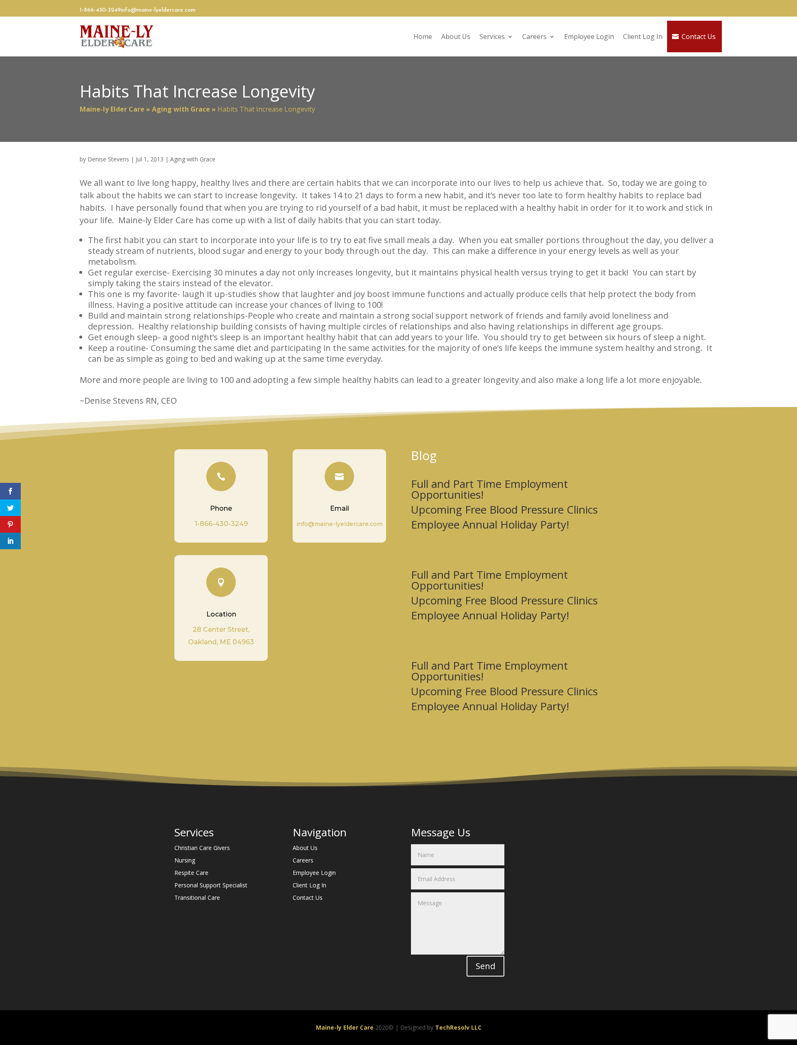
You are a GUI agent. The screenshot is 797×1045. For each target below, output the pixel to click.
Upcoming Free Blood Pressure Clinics (504, 509)
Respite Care (191, 873)
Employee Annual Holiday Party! (490, 524)
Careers (534, 36)
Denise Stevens (108, 159)
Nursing (184, 860)
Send (485, 966)
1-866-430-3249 (100, 10)
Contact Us (699, 36)
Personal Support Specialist (210, 885)
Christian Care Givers (202, 848)
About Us (455, 36)
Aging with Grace (181, 109)
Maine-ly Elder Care (112, 109)
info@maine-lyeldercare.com (158, 10)
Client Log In (643, 36)
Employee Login (589, 36)
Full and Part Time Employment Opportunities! (489, 489)
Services (492, 36)
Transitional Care (197, 898)
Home (422, 36)
